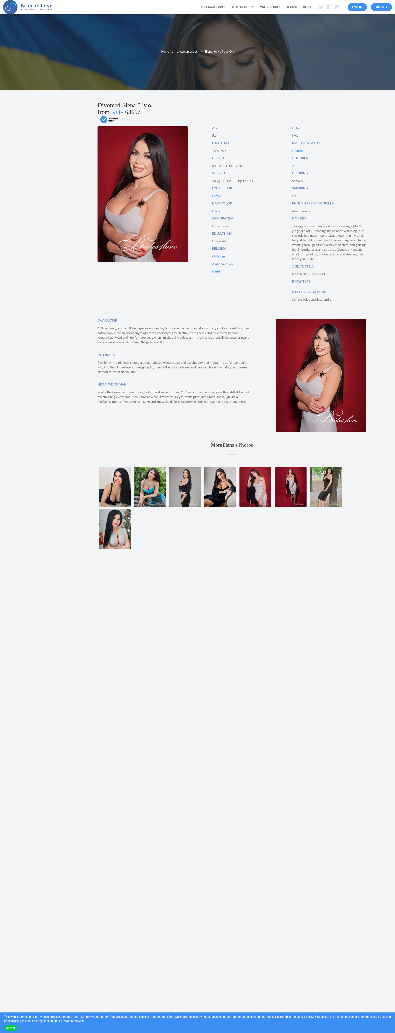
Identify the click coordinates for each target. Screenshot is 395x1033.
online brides (270, 7)
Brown (217, 196)
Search (291, 7)
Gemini (217, 271)
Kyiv (117, 111)
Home (165, 51)
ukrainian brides (212, 7)
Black (216, 211)
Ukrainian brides (187, 51)
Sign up (381, 7)
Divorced (298, 150)
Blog (307, 7)
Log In (357, 7)
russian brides (242, 7)
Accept (10, 1028)
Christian (218, 256)
